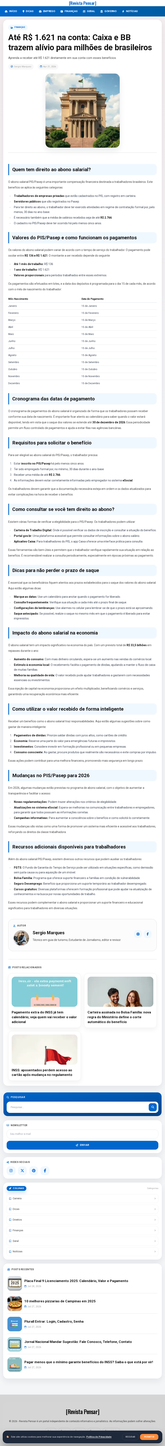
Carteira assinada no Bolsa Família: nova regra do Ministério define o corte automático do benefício (119, 1017)
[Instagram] (11, 1170)
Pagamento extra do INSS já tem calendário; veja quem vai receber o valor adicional (44, 1017)
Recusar (130, 1437)
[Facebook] (148, 934)
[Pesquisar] (153, 1107)
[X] (22, 1170)
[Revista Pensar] (82, 3)
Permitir (149, 1437)
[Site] (138, 934)
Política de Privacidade (98, 1437)
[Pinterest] (33, 1170)
